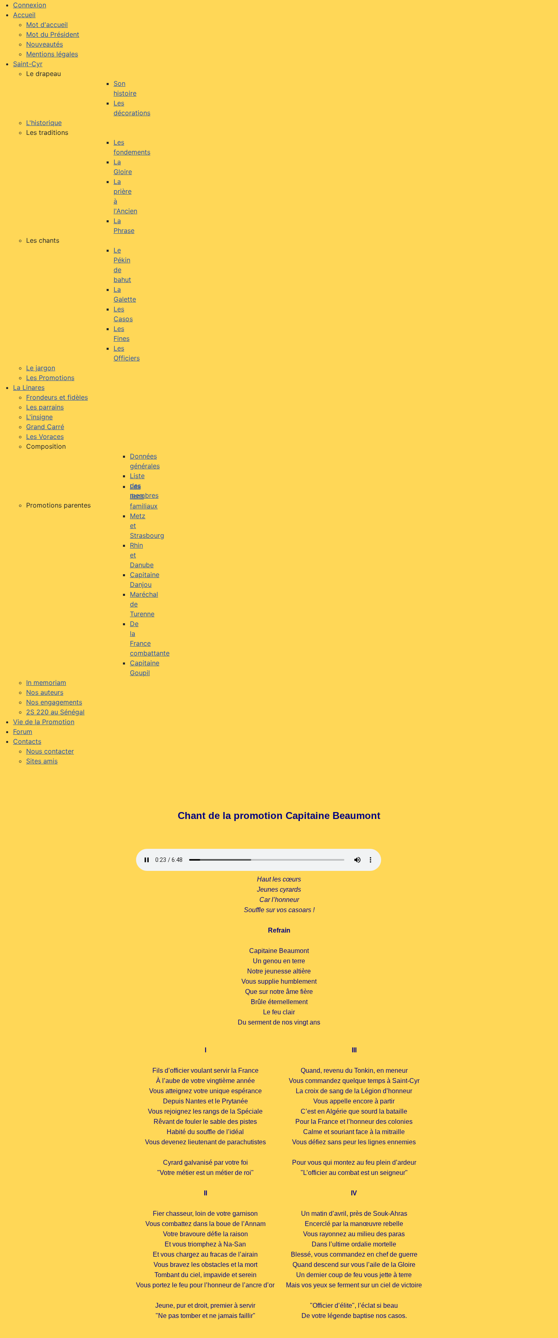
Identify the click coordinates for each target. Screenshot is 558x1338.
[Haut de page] (543, 1322)
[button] (43, 73)
